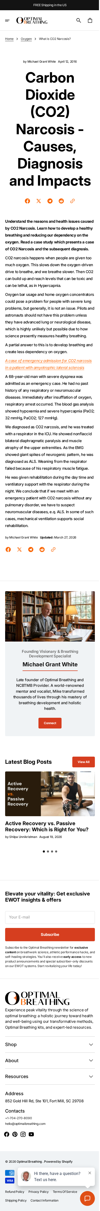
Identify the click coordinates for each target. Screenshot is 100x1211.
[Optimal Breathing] (31, 20)
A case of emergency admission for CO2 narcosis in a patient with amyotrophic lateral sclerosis (44, 381)
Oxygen (26, 39)
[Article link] (48, 825)
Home (9, 39)
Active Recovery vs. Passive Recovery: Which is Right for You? (40, 860)
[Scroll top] (90, 1205)
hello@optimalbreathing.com (25, 1164)
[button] (10, 20)
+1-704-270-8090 (18, 1159)
